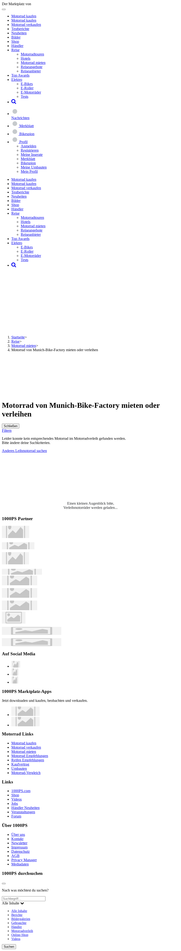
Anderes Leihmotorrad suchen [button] (24, 451)
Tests (24, 96)
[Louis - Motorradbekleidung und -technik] (13, 622)
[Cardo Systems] (19, 609)
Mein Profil (29, 171)
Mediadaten (20, 864)
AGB (15, 856)
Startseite (18, 337)
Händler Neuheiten (25, 808)
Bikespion (28, 163)
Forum (16, 816)
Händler (17, 46)
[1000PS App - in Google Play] (25, 725)
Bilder (16, 37)
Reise (15, 341)
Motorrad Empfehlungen (29, 756)
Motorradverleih (22, 931)
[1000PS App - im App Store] (25, 715)
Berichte (16, 915)
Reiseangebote (31, 67)
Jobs (14, 804)
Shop (15, 41)
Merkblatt (28, 159)
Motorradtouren (32, 54)
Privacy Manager (24, 860)
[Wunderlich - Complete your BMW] (31, 645)
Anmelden (28, 146)
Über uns (18, 835)
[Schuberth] (19, 584)
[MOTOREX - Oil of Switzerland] (15, 537)
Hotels (25, 58)
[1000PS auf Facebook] (15, 674)
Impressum (19, 847)
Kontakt (17, 839)
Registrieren (30, 150)
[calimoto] (19, 596)
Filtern (7, 430)
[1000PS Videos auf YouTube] (15, 666)
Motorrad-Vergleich (26, 773)
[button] (13, 102)
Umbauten (19, 768)
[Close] (4, 883)
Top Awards (20, 75)
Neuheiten (19, 33)
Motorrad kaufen (23, 16)
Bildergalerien (20, 919)
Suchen (9, 946)
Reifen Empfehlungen (27, 760)
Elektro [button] (16, 80)
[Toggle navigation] (4, 9)
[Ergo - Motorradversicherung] (31, 634)
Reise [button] (15, 50)
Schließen (10, 426)
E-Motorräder (31, 92)
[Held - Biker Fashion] (15, 563)
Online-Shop (19, 935)
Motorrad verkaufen (26, 25)
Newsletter (19, 843)
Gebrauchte (18, 923)
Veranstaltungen (23, 812)
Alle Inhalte (19, 911)
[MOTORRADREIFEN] (18, 548)
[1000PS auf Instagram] (14, 682)
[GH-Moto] (22, 573)
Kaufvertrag (20, 764)
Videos (16, 799)
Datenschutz (20, 851)
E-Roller (27, 88)
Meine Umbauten (34, 167)
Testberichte (20, 29)
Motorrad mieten (33, 63)
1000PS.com (20, 791)
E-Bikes (27, 84)
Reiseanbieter (31, 71)
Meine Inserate (32, 155)
